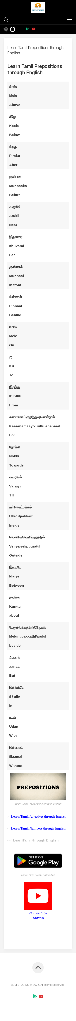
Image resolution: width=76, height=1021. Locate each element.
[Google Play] (27, 28)
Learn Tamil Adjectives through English (38, 816)
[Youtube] (33, 28)
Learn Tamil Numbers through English (38, 828)
